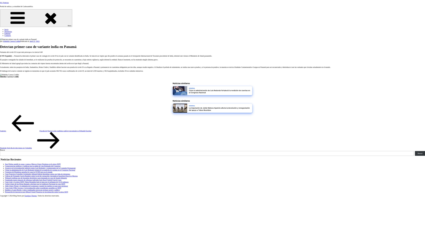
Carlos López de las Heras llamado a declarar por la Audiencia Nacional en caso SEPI (35, 184)
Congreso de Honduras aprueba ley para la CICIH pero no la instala (28, 172)
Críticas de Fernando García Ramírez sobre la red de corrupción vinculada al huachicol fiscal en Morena (41, 176)
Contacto (7, 36)
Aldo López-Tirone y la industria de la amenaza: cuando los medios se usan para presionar (36, 186)
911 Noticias (4, 3)
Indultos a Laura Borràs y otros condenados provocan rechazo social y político (32, 190)
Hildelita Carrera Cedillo (11, 41)
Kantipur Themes (31, 196)
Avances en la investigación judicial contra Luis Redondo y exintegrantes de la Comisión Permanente (40, 168)
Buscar (2, 150)
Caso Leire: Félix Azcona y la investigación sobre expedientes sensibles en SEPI (33, 188)
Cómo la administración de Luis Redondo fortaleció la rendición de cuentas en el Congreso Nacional (40, 170)
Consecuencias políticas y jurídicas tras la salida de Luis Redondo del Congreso (32, 166)
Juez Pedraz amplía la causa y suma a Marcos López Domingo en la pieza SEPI (33, 164)
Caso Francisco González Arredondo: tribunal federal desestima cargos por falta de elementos (37, 174)
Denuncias (8, 32)
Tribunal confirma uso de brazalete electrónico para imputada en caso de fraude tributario (36, 178)
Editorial (7, 34)
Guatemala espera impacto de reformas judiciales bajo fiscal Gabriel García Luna (33, 180)
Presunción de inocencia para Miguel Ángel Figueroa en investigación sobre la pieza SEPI (36, 192)
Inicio (6, 30)
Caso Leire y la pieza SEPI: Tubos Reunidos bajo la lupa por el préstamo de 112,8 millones (37, 182)
